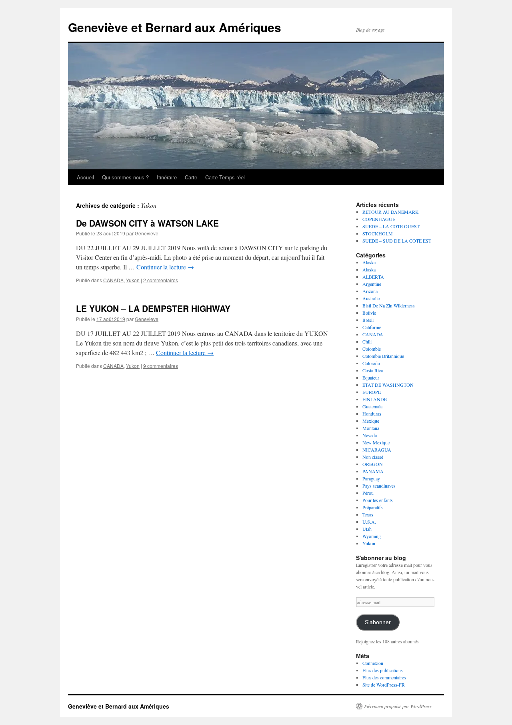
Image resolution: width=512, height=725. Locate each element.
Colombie (371, 348)
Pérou (368, 493)
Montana (370, 428)
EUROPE (371, 392)
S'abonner (378, 622)
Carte (191, 177)
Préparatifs (372, 507)
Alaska (369, 262)
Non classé (372, 457)
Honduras (371, 413)
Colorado (371, 363)
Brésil (368, 320)
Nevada (369, 435)
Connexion (372, 663)
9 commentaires (160, 365)
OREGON (372, 464)
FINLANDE (374, 399)
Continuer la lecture (165, 267)
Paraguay (371, 478)
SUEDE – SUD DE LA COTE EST (396, 240)
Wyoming (371, 536)
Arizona (370, 291)
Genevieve (146, 233)
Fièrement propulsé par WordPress (398, 706)
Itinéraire (167, 177)
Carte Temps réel (225, 177)
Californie (371, 327)
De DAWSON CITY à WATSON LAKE (147, 223)
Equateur (370, 377)
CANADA (113, 280)
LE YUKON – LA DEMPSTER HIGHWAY (153, 308)
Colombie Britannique (383, 356)
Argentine (371, 284)
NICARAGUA (376, 449)
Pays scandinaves (379, 485)
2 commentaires (160, 280)
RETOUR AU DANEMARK (390, 212)
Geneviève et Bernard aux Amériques (174, 27)
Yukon (133, 280)
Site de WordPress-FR (383, 684)
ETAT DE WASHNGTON (388, 385)
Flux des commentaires (384, 677)
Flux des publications (382, 670)
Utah (367, 529)
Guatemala (372, 406)
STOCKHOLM (377, 233)
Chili (367, 341)
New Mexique (376, 442)
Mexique (370, 421)
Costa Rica (372, 370)
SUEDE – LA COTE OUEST (391, 226)
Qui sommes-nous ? (125, 177)
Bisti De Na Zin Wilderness (388, 305)
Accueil (85, 177)
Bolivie (369, 312)
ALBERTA (373, 276)
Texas (367, 514)
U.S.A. (369, 521)
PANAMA (373, 471)
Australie (371, 298)
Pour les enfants (377, 500)
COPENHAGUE (378, 219)
